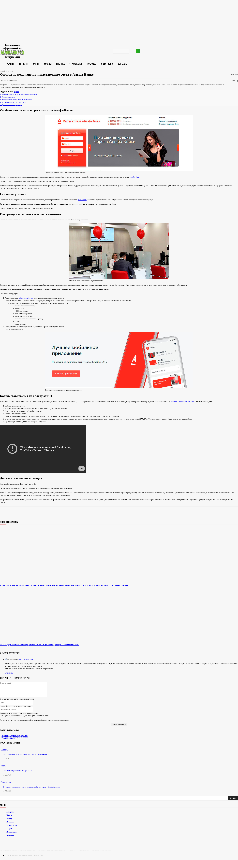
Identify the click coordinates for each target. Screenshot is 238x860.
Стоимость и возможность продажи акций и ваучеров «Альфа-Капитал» (31, 787)
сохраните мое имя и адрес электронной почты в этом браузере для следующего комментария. (36, 720)
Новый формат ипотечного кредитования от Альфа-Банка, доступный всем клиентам (39, 645)
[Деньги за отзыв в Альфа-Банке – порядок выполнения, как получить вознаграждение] (40, 555)
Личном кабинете (26, 298)
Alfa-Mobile (82, 200)
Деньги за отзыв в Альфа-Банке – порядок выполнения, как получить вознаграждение (40, 585)
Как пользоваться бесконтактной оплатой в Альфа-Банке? (25, 754)
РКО (78, 402)
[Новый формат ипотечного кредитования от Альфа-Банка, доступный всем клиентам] (40, 615)
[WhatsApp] (55, 511)
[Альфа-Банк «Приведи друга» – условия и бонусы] (123, 555)
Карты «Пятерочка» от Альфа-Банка (17, 771)
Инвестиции (6, 782)
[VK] (37, 511)
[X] (46, 511)
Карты (3, 766)
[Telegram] (28, 511)
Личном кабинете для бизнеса (182, 402)
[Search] (138, 51)
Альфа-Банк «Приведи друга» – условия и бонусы (105, 585)
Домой (2, 71)
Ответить (9, 673)
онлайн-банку (135, 177)
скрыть (16, 92)
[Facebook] (64, 511)
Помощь (9, 71)
